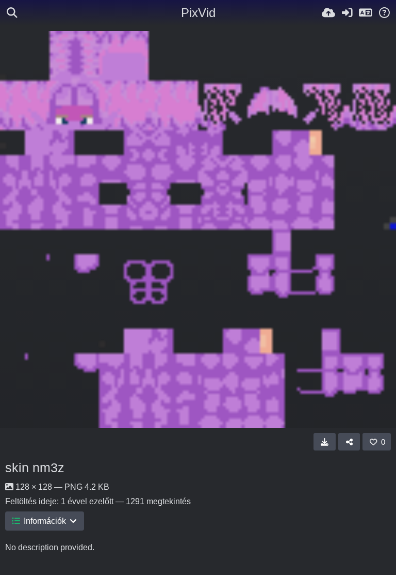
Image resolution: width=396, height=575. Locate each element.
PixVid (198, 13)
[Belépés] (347, 13)
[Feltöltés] (328, 13)
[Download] (325, 441)
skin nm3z (34, 467)
